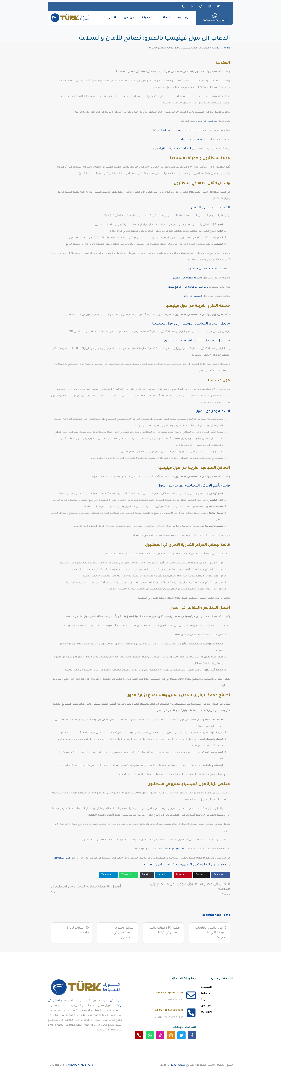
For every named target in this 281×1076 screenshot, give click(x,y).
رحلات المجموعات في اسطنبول (176, 148)
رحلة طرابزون (187, 864)
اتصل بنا (110, 17)
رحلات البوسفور (204, 864)
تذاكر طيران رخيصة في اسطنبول (177, 130)
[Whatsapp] (192, 6)
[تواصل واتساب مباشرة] (214, 15)
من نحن (129, 17)
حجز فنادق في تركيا (208, 121)
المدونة (147, 17)
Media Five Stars (80, 1065)
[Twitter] (218, 6)
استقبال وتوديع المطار (176, 849)
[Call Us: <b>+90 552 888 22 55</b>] (191, 1013)
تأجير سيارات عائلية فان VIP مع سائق (188, 287)
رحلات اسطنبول (62, 858)
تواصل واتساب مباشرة (215, 21)
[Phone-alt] (183, 6)
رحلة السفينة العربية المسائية (161, 864)
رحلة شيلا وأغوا (222, 864)
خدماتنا (165, 17)
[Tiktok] (201, 6)
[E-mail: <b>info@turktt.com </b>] (191, 995)
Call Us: (169, 1010)
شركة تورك (115, 1000)
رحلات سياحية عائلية (191, 139)
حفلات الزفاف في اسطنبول (202, 269)
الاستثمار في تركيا (192, 296)
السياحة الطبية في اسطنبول (186, 278)
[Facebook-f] (227, 6)
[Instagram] (209, 6)
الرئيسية (184, 17)
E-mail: (170, 993)
